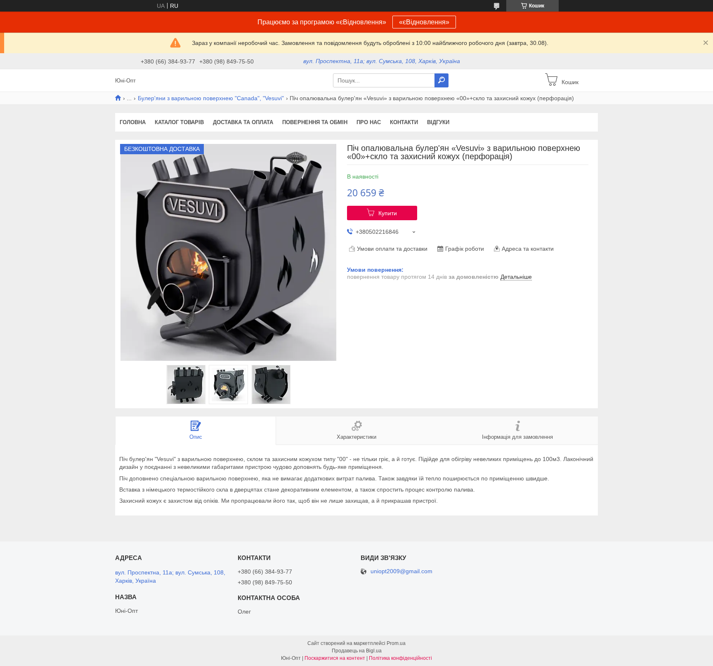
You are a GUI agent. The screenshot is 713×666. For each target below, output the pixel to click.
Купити (387, 213)
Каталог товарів (179, 122)
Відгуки (438, 122)
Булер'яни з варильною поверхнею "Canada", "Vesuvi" (211, 98)
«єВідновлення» (424, 22)
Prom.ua (396, 643)
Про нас (368, 122)
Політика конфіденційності (400, 658)
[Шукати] (441, 80)
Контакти (404, 122)
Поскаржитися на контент (335, 658)
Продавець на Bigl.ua (357, 651)
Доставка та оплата (243, 122)
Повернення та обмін (314, 122)
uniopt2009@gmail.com (401, 571)
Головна (133, 122)
